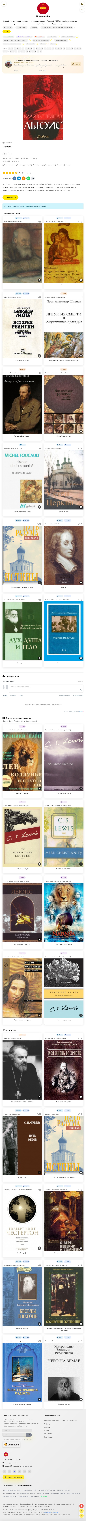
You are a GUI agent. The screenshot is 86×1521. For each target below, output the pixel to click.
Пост (34, 1490)
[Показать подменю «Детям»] (57, 44)
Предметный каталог (61, 40)
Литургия (48, 1490)
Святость (60, 1490)
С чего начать (52, 37)
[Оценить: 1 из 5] (4, 173)
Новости (47, 1427)
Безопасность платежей (63, 1504)
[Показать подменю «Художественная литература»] (23, 44)
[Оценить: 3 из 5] (10, 173)
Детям (53, 44)
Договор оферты (25, 1504)
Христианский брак (9, 1493)
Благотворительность (53, 1416)
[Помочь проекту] (81, 1506)
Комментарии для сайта (73, 712)
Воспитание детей (23, 1493)
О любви (67, 1490)
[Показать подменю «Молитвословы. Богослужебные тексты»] (30, 40)
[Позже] (10, 154)
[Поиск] (82, 9)
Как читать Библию (43, 1493)
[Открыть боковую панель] (82, 3)
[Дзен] (19, 1471)
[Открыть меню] (3, 3)
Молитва (41, 1490)
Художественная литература (12, 44)
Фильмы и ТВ (30, 44)
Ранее (21, 695)
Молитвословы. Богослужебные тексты (15, 40)
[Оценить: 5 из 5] (16, 173)
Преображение (23, 1496)
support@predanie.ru (18, 1466)
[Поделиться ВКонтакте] (14, 178)
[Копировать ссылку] (33, 178)
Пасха (19, 1490)
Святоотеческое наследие (41, 40)
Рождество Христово (9, 1490)
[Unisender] (11, 1444)
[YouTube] (24, 1471)
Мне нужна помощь (15, 1477)
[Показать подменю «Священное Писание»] (77, 37)
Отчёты (46, 1430)
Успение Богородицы (9, 1496)
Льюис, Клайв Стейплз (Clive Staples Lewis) (20, 158)
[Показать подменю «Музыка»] (47, 44)
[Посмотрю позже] (39, 218)
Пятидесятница (34, 1496)
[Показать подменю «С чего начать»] (58, 37)
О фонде (47, 1424)
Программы (48, 1437)
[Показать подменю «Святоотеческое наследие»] (51, 40)
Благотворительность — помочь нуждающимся (60, 1421)
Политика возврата (9, 1507)
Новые (5, 695)
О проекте (21, 1507)
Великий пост (27, 1490)
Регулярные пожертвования (43, 1504)
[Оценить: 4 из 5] (13, 173)
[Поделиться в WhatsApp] (28, 178)
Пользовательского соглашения (58, 1515)
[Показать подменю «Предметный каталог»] (70, 40)
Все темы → (45, 1496)
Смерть (32, 1493)
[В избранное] (5, 154)
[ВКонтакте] (4, 1471)
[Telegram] (9, 1471)
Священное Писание (68, 37)
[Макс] (14, 1471)
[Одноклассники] (29, 1471)
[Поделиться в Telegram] (19, 178)
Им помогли (48, 1434)
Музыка (42, 44)
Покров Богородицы (73, 1493)
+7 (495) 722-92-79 (13, 1459)
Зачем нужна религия (58, 1493)
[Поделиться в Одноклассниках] (23, 178)
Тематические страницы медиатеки (19, 1485)
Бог (54, 1490)
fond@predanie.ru (12, 1463)
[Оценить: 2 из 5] (7, 173)
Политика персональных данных (38, 1507)
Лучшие (13, 695)
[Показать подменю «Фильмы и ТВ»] (37, 44)
